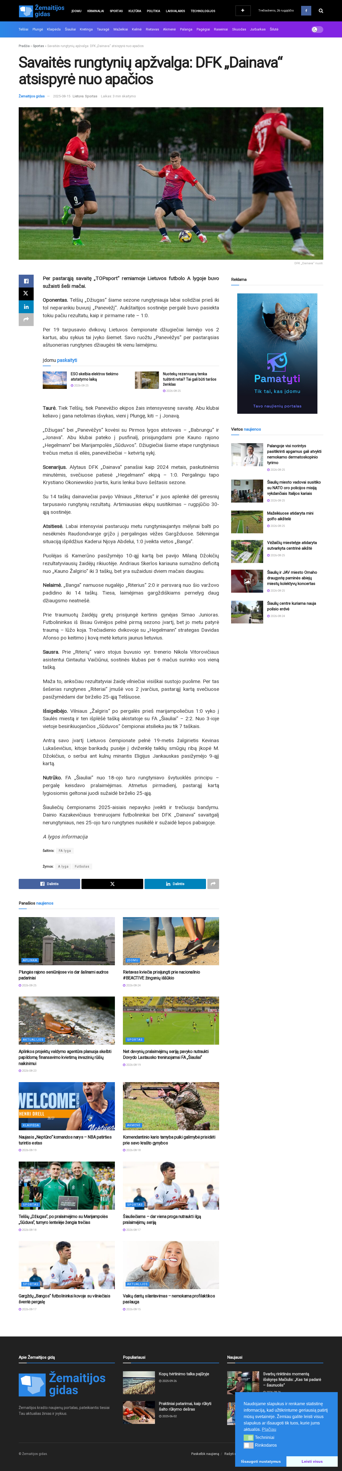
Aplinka (30, 960)
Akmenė (169, 29)
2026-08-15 (133, 1309)
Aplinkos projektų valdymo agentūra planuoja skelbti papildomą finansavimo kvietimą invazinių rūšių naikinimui (65, 1057)
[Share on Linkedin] (26, 306)
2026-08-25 (80, 385)
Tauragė (103, 29)
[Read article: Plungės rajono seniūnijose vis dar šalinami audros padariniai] (67, 941)
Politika (153, 11)
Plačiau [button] (269, 1429)
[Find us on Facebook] (306, 11)
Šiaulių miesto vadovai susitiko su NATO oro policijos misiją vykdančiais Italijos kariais (294, 488)
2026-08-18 (133, 1150)
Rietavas (152, 29)
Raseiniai (221, 29)
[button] (249, 1438)
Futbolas (82, 866)
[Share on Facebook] (26, 281)
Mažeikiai (121, 29)
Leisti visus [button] (312, 1461)
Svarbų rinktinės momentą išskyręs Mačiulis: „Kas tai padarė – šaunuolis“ (292, 1380)
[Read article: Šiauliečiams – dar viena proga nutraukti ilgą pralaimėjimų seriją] (171, 1186)
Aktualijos (33, 1039)
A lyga (63, 866)
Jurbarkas (258, 29)
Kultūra (135, 11)
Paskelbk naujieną (205, 1454)
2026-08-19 (133, 1065)
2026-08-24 (133, 985)
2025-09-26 (169, 1381)
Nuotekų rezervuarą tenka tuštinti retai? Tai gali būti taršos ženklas (189, 379)
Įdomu (76, 11)
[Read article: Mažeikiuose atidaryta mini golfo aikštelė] (247, 522)
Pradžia (24, 46)
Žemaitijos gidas (32, 96)
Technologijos (203, 11)
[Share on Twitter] (26, 294)
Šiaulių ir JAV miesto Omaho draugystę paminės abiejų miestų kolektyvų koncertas (292, 578)
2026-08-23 (28, 1070)
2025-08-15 (61, 96)
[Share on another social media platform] (26, 319)
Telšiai (23, 29)
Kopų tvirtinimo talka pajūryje (184, 1374)
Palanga (186, 29)
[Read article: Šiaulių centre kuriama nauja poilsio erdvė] (247, 612)
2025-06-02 (169, 1416)
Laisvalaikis (175, 11)
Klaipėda (54, 29)
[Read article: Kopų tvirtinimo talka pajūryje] (139, 1382)
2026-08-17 (133, 1230)
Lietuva (78, 96)
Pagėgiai (203, 29)
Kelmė (137, 29)
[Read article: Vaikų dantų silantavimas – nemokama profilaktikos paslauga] (171, 1265)
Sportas (116, 11)
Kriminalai (95, 11)
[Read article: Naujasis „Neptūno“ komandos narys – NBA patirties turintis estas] (67, 1106)
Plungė (38, 29)
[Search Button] (321, 10)
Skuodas (239, 29)
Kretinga (86, 29)
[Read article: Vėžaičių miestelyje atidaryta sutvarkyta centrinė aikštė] (247, 551)
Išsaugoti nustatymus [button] (261, 1461)
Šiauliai (70, 29)
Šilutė (274, 29)
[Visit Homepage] (41, 10)
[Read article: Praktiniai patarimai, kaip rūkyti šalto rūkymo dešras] (139, 1412)
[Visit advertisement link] (277, 353)
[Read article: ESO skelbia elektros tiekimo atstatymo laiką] (55, 380)
